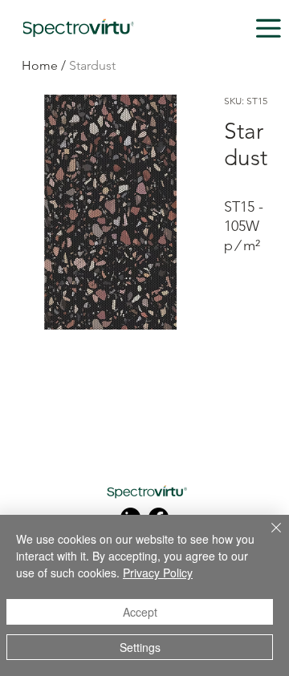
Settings (140, 647)
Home (40, 65)
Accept (140, 612)
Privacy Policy (158, 573)
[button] (268, 28)
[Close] (266, 537)
